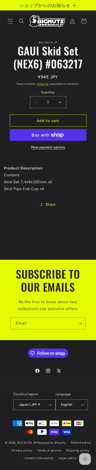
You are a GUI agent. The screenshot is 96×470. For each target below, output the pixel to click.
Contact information (39, 458)
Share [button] (51, 204)
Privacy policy (22, 450)
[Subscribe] (80, 323)
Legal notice (68, 458)
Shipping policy (77, 450)
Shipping (43, 83)
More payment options (48, 147)
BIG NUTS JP (26, 442)
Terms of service (49, 450)
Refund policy (81, 442)
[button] (10, 21)
